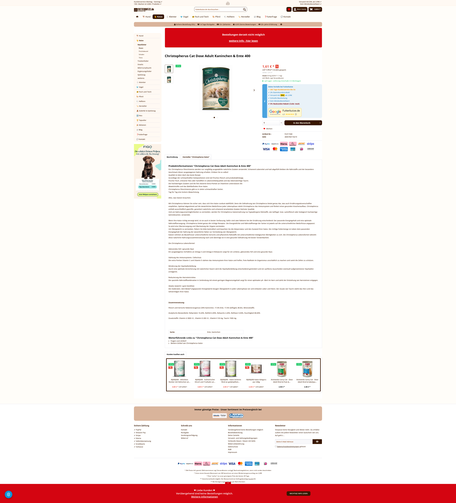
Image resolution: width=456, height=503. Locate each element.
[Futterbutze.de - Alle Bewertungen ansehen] (294, 112)
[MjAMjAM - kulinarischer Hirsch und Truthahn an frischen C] (205, 369)
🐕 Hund (139, 36)
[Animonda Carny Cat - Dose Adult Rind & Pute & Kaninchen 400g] (282, 369)
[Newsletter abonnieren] (317, 441)
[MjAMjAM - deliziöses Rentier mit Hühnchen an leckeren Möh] (179, 369)
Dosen (141, 48)
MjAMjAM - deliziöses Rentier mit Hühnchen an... (179, 380)
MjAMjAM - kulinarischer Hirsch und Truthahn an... (205, 380)
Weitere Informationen (204, 496)
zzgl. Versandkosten (277, 78)
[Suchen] (244, 9)
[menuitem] (220, 9)
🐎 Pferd (139, 96)
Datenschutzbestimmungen (288, 446)
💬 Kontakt (140, 139)
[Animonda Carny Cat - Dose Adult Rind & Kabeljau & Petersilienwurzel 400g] (307, 369)
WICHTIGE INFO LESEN (299, 493)
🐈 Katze (139, 40)
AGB (229, 449)
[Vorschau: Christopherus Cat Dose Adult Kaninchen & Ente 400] (169, 69)
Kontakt (184, 430)
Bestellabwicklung (235, 432)
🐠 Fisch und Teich (143, 92)
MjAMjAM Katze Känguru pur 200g (256, 380)
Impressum (232, 452)
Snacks (140, 64)
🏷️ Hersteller (141, 106)
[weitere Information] (281, 24)
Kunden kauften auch (175, 354)
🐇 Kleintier (141, 82)
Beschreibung (172, 157)
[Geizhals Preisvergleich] (236, 415)
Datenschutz (233, 447)
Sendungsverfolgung (189, 435)
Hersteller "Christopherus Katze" (196, 157)
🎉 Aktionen (141, 125)
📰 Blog (139, 130)
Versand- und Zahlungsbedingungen (242, 438)
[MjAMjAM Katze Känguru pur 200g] (256, 369)
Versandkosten (222, 470)
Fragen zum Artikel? (178, 341)
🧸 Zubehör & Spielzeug (146, 111)
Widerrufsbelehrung (236, 444)
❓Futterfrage (141, 134)
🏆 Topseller (141, 120)
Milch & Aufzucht (144, 68)
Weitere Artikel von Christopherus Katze (186, 343)
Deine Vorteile (233, 435)
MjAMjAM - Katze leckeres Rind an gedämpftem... (230, 380)
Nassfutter (142, 44)
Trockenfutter (143, 61)
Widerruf (184, 438)
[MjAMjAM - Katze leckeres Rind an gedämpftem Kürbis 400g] (231, 369)
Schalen (141, 54)
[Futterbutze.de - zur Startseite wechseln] (144, 10)
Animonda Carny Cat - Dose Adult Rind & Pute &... (282, 380)
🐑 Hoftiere (140, 101)
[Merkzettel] (289, 9)
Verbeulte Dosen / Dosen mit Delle (241, 441)
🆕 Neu (139, 115)
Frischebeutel (143, 51)
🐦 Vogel (139, 87)
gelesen (291, 446)
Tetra (140, 58)
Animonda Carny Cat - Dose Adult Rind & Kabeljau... (307, 380)
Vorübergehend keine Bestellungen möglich (245, 430)
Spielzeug (141, 75)
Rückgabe (185, 432)
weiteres (141, 78)
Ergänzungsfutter (145, 71)
